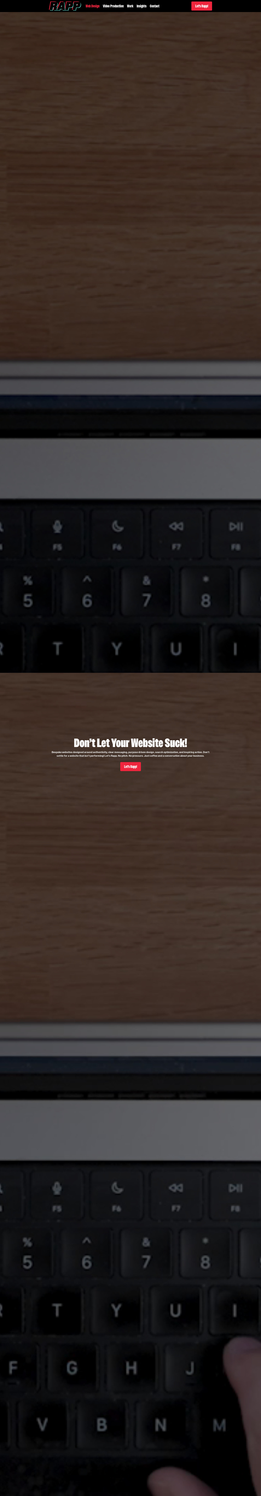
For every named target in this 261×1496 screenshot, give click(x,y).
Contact (154, 6)
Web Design (93, 6)
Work (130, 6)
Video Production (113, 6)
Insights (142, 6)
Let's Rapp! (201, 6)
